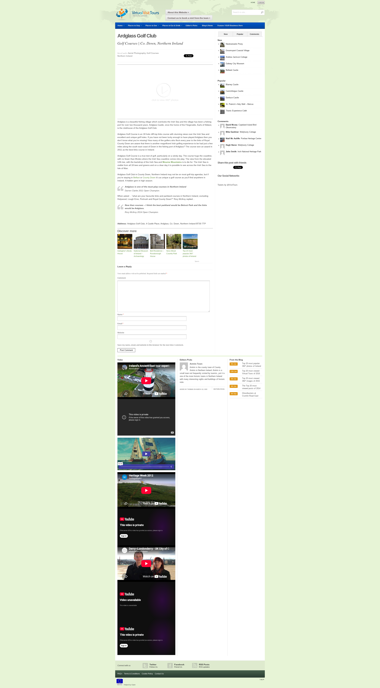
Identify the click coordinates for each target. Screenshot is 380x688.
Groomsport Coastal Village (237, 50)
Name (120, 315)
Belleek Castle (232, 70)
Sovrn (197, 261)
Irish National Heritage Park (249, 151)
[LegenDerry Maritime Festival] (146, 471)
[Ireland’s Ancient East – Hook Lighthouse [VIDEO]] (146, 398)
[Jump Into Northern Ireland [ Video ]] (146, 617)
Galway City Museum (235, 63)
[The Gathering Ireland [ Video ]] (146, 654)
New (226, 34)
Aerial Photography (137, 53)
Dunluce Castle (232, 97)
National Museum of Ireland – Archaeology (141, 253)
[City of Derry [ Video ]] (146, 581)
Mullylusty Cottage (248, 132)
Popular (240, 34)
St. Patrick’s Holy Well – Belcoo (239, 104)
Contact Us (159, 674)
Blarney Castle (232, 84)
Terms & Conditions (132, 674)
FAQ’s (119, 674)
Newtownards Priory (234, 44)
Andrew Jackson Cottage (236, 57)
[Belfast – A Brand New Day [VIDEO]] (146, 435)
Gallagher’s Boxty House (124, 252)
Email (120, 324)
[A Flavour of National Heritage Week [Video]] (146, 508)
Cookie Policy (147, 674)
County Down (149, 177)
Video (120, 360)
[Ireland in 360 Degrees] (137, 21)
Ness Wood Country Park (171, 252)
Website (120, 333)
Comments (254, 34)
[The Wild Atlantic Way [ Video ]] (146, 544)
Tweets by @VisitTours (228, 185)
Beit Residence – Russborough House (157, 253)
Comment (121, 278)
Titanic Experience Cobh (236, 111)
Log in (261, 2)
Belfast (136, 177)
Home (253, 2)
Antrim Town (196, 364)
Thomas (190, 389)
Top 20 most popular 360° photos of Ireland (189, 253)
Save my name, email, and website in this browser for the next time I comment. (150, 345)
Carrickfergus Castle (234, 91)
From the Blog (236, 360)
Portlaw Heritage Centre (251, 138)
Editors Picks (186, 360)
